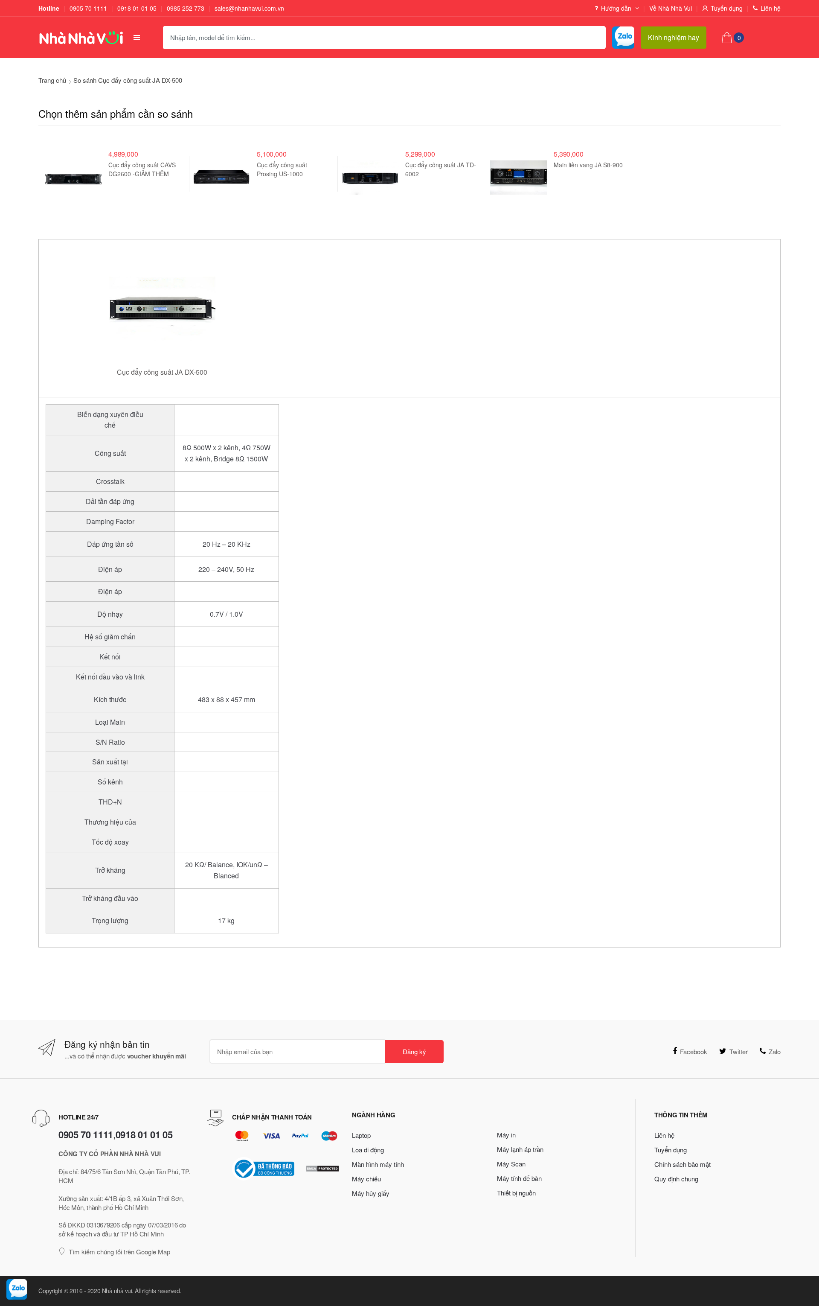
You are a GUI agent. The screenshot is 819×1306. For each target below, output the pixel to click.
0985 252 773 (185, 8)
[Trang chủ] (78, 37)
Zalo (775, 1051)
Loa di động (368, 1149)
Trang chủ (52, 80)
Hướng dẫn (616, 8)
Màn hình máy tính (378, 1164)
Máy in (506, 1134)
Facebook (693, 1051)
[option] (112, 173)
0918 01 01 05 (137, 8)
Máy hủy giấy (370, 1193)
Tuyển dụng (727, 8)
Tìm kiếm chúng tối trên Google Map (119, 1251)
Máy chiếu (366, 1178)
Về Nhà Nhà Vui (670, 8)
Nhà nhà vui (117, 1290)
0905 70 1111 (88, 8)
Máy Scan (511, 1163)
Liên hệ (771, 8)
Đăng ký (414, 1051)
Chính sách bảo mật (682, 1164)
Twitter (738, 1051)
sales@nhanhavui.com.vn (249, 8)
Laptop (361, 1135)
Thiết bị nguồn (516, 1192)
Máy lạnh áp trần (520, 1149)
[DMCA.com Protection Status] (322, 1168)
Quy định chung (676, 1178)
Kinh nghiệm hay (673, 37)
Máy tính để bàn (519, 1178)
